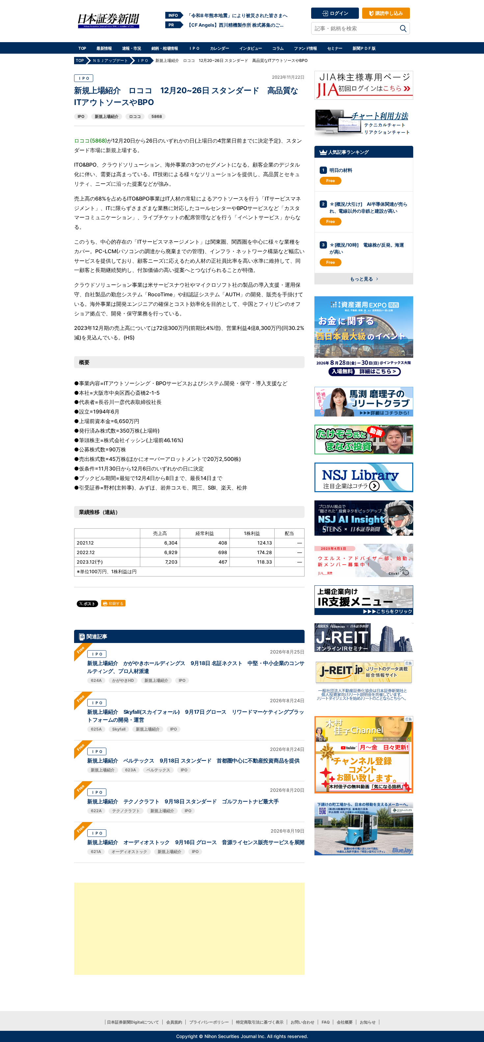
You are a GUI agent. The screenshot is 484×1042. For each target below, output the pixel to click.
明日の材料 (341, 170)
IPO (81, 116)
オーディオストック (129, 851)
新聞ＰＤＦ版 (364, 48)
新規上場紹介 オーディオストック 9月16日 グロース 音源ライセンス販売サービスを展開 (196, 842)
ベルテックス (158, 769)
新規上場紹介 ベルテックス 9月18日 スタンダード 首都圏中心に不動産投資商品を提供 (193, 760)
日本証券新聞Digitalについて (133, 1022)
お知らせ (368, 1022)
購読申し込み (388, 13)
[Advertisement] (189, 929)
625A (96, 729)
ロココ (135, 116)
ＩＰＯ (194, 48)
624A (96, 680)
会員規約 (174, 1022)
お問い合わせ (302, 1022)
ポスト (89, 603)
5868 (156, 116)
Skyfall (118, 729)
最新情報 (104, 48)
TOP (82, 48)
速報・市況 (131, 48)
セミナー (334, 48)
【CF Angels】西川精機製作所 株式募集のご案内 (237, 25)
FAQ (326, 1022)
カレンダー (219, 48)
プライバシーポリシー (209, 1022)
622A (96, 810)
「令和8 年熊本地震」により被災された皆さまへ (237, 15)
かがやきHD (123, 680)
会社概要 (345, 1022)
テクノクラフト (126, 810)
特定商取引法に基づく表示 (259, 1022)
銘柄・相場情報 (164, 48)
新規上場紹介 (107, 116)
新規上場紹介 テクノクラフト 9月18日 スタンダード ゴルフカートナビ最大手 (183, 801)
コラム (278, 48)
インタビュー (250, 48)
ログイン (338, 13)
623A (130, 769)
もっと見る (362, 278)
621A (96, 851)
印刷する (115, 603)
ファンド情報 (305, 48)
